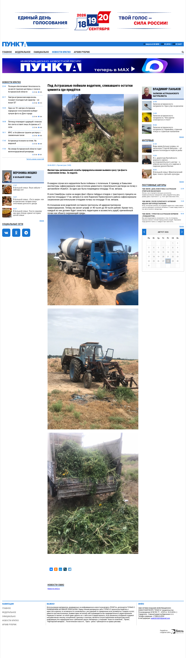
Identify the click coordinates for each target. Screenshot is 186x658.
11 (154, 252)
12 (158, 252)
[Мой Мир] (60, 569)
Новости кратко (61, 52)
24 (149, 261)
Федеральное (23, 52)
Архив (41, 221)
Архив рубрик (82, 52)
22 (173, 257)
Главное (7, 52)
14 (168, 252)
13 (163, 252)
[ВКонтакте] (51, 569)
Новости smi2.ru (54, 589)
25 (154, 261)
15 (173, 252)
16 (177, 252)
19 (158, 257)
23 (177, 257)
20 (163, 257)
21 (168, 257)
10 (149, 252)
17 (149, 257)
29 (173, 261)
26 (158, 261)
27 (163, 261)
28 (168, 261)
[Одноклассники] (55, 569)
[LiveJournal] (65, 569)
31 (149, 266)
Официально (41, 52)
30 (177, 261)
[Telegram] (69, 569)
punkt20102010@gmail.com (160, 618)
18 (154, 257)
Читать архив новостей (35, 159)
